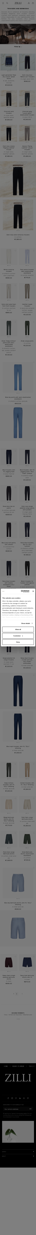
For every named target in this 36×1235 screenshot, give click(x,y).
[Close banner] (33, 591)
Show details (25, 623)
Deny (18, 642)
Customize (17, 636)
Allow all (18, 629)
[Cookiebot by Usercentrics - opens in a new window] (21, 591)
